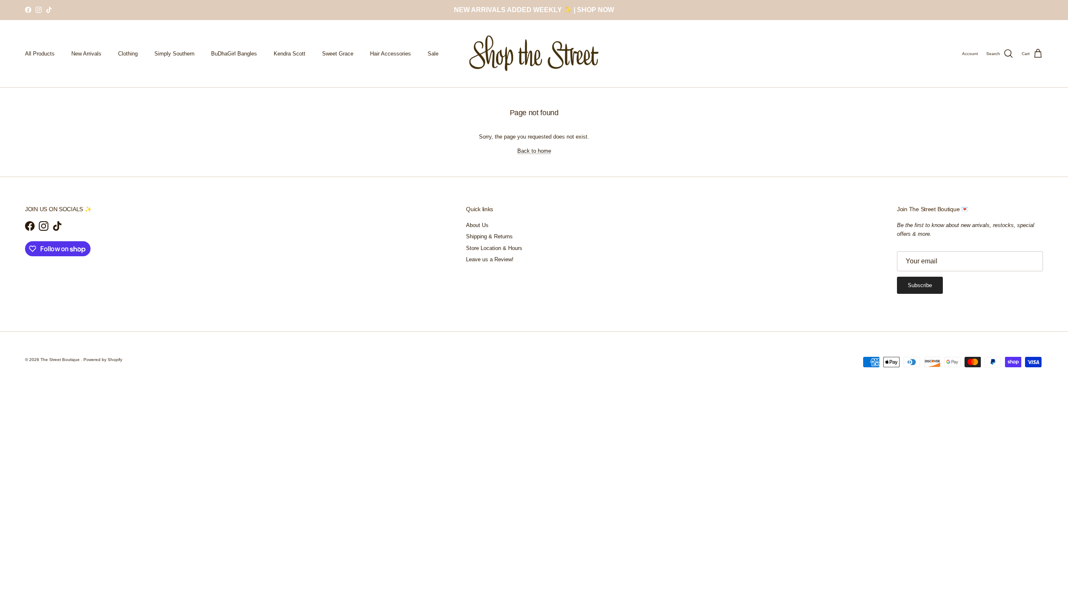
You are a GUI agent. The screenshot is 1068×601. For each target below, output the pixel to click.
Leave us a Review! (490, 259)
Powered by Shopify (102, 359)
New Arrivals (86, 54)
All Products (40, 54)
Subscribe (920, 285)
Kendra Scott (289, 54)
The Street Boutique (60, 359)
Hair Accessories (390, 54)
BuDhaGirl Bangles (234, 54)
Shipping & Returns (489, 236)
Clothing (128, 54)
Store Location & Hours (494, 248)
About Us (477, 225)
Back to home (534, 151)
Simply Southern (174, 54)
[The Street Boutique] (534, 53)
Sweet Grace (337, 54)
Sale (433, 54)
